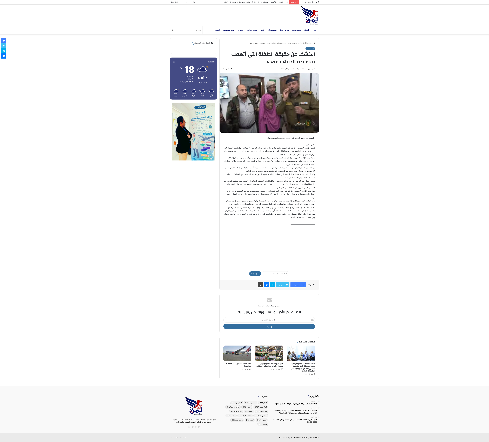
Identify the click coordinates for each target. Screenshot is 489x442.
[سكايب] (272, 284)
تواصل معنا (175, 2)
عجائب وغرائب (252, 30)
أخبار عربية (237, 403)
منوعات (240, 30)
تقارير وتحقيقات (228, 30)
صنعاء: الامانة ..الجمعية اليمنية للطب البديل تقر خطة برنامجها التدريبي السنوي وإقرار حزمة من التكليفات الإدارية (303, 367)
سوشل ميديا (284, 30)
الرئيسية (184, 2)
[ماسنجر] (266, 284)
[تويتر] (195, 426)
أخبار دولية (250, 403)
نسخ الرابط (255, 273)
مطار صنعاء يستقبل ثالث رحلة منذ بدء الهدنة (238, 365)
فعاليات (231, 416)
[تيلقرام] (192, 426)
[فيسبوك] (198, 426)
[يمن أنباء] (309, 15)
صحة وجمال (272, 30)
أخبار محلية (297, 43)
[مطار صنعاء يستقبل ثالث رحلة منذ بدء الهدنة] (237, 353)
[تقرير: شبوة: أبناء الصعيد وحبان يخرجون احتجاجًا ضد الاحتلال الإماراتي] (269, 353)
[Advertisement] (269, 247)
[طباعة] (260, 284)
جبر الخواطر (261, 411)
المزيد (217, 30)
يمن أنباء (282, 437)
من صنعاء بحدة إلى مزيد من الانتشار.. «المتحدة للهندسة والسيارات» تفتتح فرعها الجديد (257, 2)
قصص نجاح (262, 420)
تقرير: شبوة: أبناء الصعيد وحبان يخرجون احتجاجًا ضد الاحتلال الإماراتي (269, 365)
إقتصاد (306, 30)
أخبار (315, 30)
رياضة (263, 30)
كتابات (250, 420)
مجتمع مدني (296, 30)
